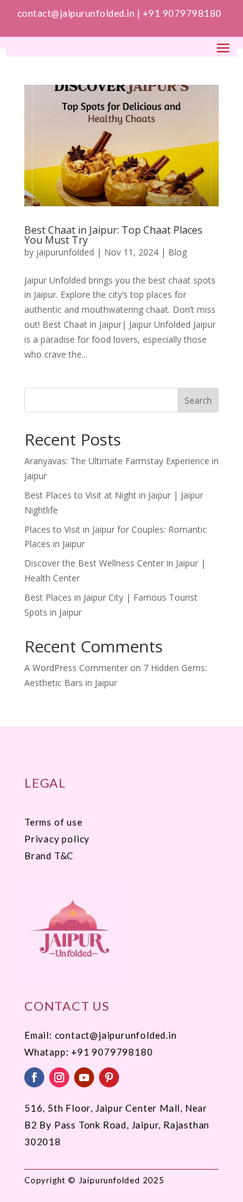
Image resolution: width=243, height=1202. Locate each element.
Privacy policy (57, 838)
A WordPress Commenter (76, 668)
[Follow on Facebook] (34, 1077)
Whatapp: (47, 1051)
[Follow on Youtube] (84, 1077)
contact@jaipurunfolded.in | (80, 13)
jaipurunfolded (65, 252)
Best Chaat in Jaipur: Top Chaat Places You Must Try (113, 235)
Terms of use (53, 822)
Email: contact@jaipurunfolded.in (100, 1035)
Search (198, 400)
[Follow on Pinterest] (109, 1077)
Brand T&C (49, 855)
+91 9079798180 (183, 13)
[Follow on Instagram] (59, 1077)
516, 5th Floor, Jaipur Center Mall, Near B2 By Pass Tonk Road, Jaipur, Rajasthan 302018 (116, 1124)
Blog (177, 252)
